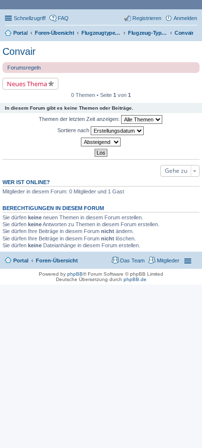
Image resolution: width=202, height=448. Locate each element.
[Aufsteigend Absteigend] (101, 142)
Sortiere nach (74, 130)
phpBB (75, 274)
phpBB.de (135, 279)
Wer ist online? (26, 182)
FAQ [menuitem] (63, 18)
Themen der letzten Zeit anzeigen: (80, 119)
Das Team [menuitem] (132, 260)
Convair (19, 51)
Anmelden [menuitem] (185, 18)
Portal (20, 33)
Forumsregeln (24, 68)
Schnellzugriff (30, 18)
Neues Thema (27, 83)
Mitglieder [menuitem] (168, 260)
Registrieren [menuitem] (146, 18)
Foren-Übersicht (57, 260)
